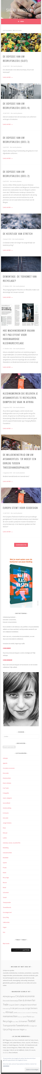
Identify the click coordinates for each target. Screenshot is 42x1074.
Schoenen (6, 892)
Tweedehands (7, 907)
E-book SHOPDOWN (17, 950)
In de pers (6, 813)
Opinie (5, 863)
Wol (4, 932)
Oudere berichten (21, 545)
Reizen (5, 882)
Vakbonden (6, 922)
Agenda (5, 763)
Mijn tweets (6, 943)
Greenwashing (7, 808)
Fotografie (6, 793)
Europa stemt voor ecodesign (20, 508)
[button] (21, 582)
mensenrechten (7, 853)
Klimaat (5, 833)
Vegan (4, 927)
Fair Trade (6, 788)
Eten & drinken (7, 783)
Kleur (4, 828)
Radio (4, 872)
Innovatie (5, 818)
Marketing (5, 848)
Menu (22, 21)
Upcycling (6, 917)
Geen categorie (7, 798)
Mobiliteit (5, 858)
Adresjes (5, 758)
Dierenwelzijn (7, 778)
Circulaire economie (8, 768)
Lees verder (8, 77)
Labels (5, 838)
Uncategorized (7, 912)
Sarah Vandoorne (21, 10)
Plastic (5, 868)
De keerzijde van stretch (18, 233)
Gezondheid (6, 803)
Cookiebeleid (6, 1066)
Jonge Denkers (7, 823)
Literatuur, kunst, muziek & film (11, 843)
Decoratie (6, 773)
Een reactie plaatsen (16, 66)
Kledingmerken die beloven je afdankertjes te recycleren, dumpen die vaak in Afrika (20, 397)
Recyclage (6, 877)
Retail (4, 887)
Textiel (5, 897)
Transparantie (7, 902)
